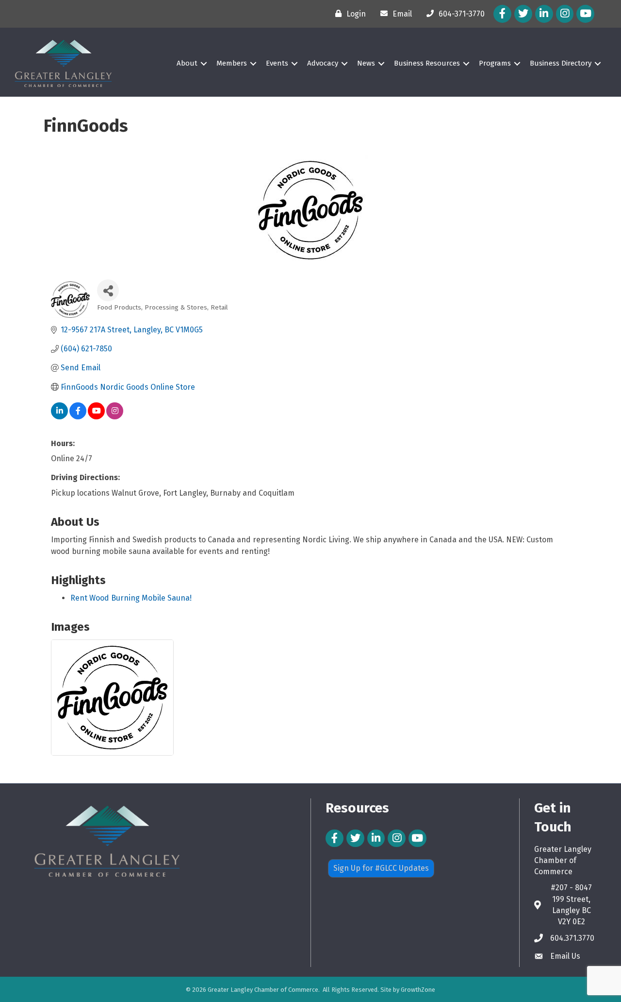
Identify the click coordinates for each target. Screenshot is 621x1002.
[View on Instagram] (114, 416)
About (187, 63)
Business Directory (560, 63)
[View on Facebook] (77, 416)
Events (277, 63)
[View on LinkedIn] (59, 416)
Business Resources (427, 63)
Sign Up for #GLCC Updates (381, 868)
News (366, 63)
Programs (495, 63)
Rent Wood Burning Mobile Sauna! (131, 598)
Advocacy (322, 63)
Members (231, 63)
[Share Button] (108, 290)
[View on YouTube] (96, 416)
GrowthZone (418, 989)
